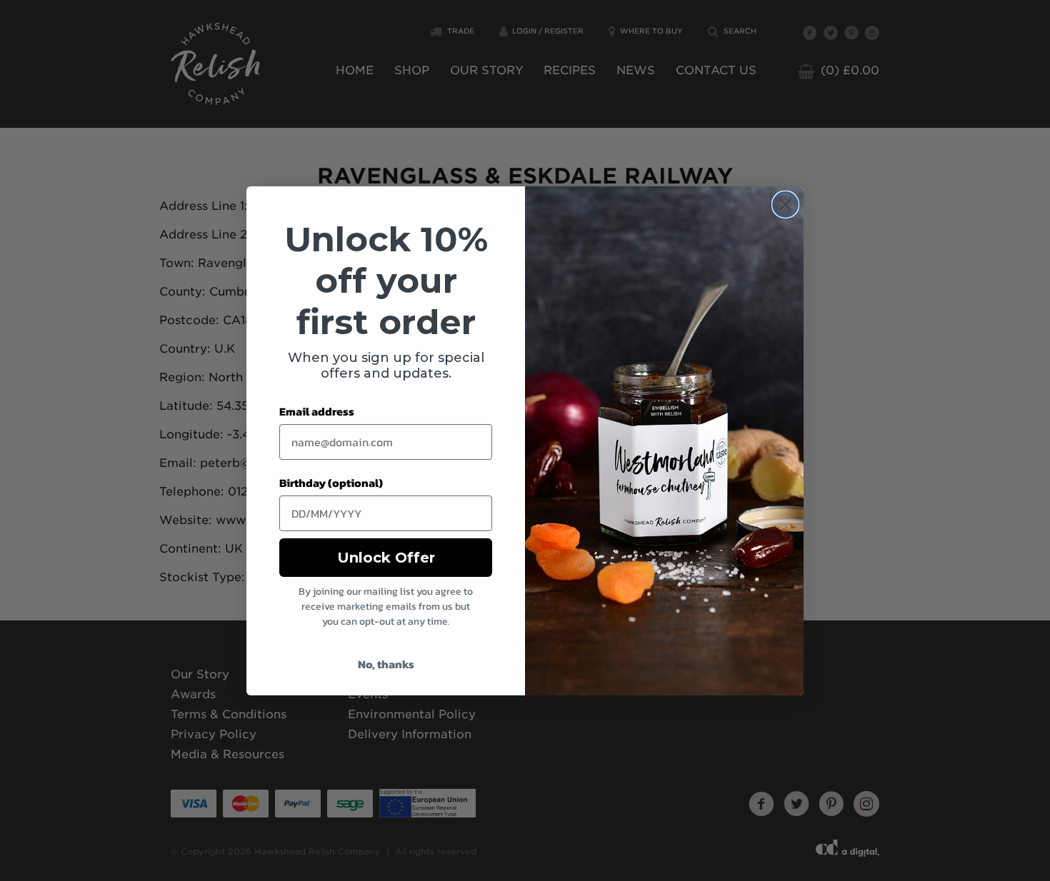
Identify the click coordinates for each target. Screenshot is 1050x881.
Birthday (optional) (331, 482)
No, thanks (386, 664)
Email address (316, 411)
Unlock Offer (386, 557)
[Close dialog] (785, 204)
